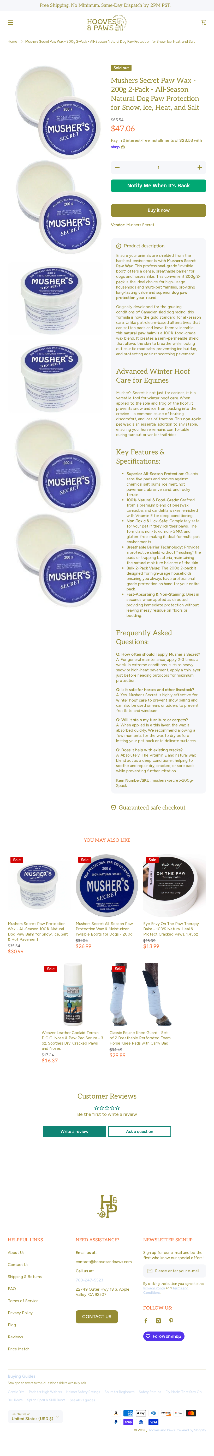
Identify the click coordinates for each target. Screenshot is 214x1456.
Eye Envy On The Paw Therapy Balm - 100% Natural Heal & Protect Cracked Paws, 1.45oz (171, 929)
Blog (12, 1324)
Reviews (15, 1336)
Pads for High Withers (45, 1392)
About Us (16, 1252)
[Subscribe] (199, 1271)
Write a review (74, 1131)
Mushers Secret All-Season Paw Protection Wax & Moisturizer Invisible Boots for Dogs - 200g (104, 929)
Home (12, 41)
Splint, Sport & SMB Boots (46, 1400)
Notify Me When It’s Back (158, 185)
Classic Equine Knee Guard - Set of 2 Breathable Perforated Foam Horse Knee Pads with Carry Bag (140, 1038)
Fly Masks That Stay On (184, 1392)
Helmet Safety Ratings (83, 1392)
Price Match (18, 1348)
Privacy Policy (20, 1312)
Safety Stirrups (150, 1392)
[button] (203, 22)
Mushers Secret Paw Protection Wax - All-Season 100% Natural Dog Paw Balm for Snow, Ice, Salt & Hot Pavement (38, 931)
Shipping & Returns (25, 1276)
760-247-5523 (89, 1280)
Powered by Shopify (191, 1430)
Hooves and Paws (161, 1430)
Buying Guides (21, 1376)
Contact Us (18, 1264)
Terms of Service (23, 1300)
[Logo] (107, 23)
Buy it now (159, 210)
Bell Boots (15, 1400)
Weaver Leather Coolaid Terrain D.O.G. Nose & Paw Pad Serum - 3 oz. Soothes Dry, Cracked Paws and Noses (72, 1040)
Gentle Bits (16, 1392)
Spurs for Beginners (119, 1392)
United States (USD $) (32, 1418)
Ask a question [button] (139, 1131)
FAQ (12, 1288)
